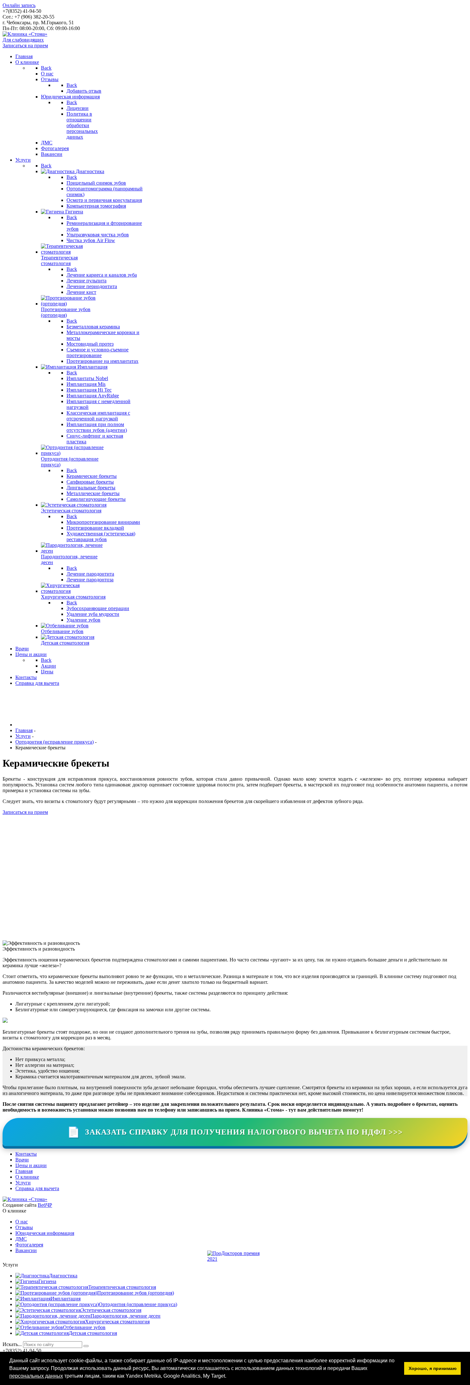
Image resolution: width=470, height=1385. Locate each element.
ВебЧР (45, 1205)
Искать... (12, 1344)
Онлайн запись (19, 5)
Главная (24, 1171)
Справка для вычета (37, 1188)
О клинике (27, 1177)
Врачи (22, 1159)
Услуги (23, 1182)
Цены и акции (31, 1165)
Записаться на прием (25, 45)
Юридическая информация (44, 1233)
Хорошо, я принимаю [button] (433, 1368)
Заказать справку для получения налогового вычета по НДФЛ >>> (235, 1132)
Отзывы (24, 1227)
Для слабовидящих (23, 39)
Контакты (26, 1154)
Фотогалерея (29, 1244)
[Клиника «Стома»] (25, 34)
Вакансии (26, 1250)
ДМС (21, 1239)
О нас (21, 1221)
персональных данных (36, 1376)
